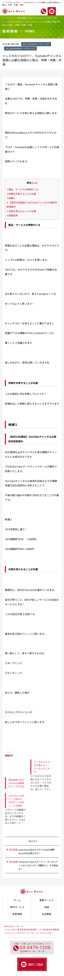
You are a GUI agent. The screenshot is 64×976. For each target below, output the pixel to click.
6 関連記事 (12, 215)
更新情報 (22, 18)
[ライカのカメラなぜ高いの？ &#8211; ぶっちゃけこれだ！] (43, 772)
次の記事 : (33, 865)
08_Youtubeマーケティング (43, 18)
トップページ (8, 18)
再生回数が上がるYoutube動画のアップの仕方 (16, 783)
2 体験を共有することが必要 (21, 193)
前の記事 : (32, 851)
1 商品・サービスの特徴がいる (22, 189)
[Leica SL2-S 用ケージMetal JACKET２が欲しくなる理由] (17, 806)
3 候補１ (11, 198)
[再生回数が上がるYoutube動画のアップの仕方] (16, 765)
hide (34, 182)
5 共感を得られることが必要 (21, 211)
